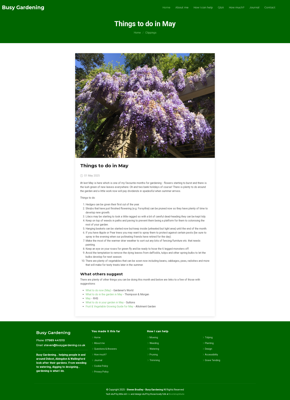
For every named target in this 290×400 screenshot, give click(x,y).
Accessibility (211, 354)
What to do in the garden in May (104, 294)
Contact (269, 7)
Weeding (154, 343)
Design (208, 349)
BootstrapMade (176, 394)
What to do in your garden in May (105, 302)
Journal (254, 7)
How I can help (203, 7)
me (128, 394)
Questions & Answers (105, 349)
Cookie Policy (101, 366)
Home (166, 7)
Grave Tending (212, 360)
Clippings (150, 32)
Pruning (154, 354)
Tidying (209, 337)
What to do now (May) (98, 290)
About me (181, 7)
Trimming (155, 360)
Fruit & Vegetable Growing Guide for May (109, 306)
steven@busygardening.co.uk (64, 345)
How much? (236, 7)
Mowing (154, 337)
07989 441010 (55, 340)
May (88, 298)
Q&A (221, 7)
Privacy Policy (101, 371)
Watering (154, 349)
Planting (209, 343)
